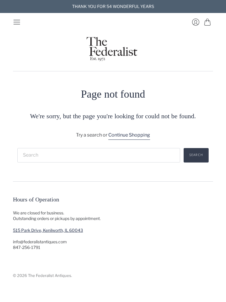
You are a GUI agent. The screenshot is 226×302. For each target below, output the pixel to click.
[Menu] (17, 22)
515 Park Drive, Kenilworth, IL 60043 (48, 230)
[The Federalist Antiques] (113, 48)
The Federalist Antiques (49, 275)
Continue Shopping (129, 135)
